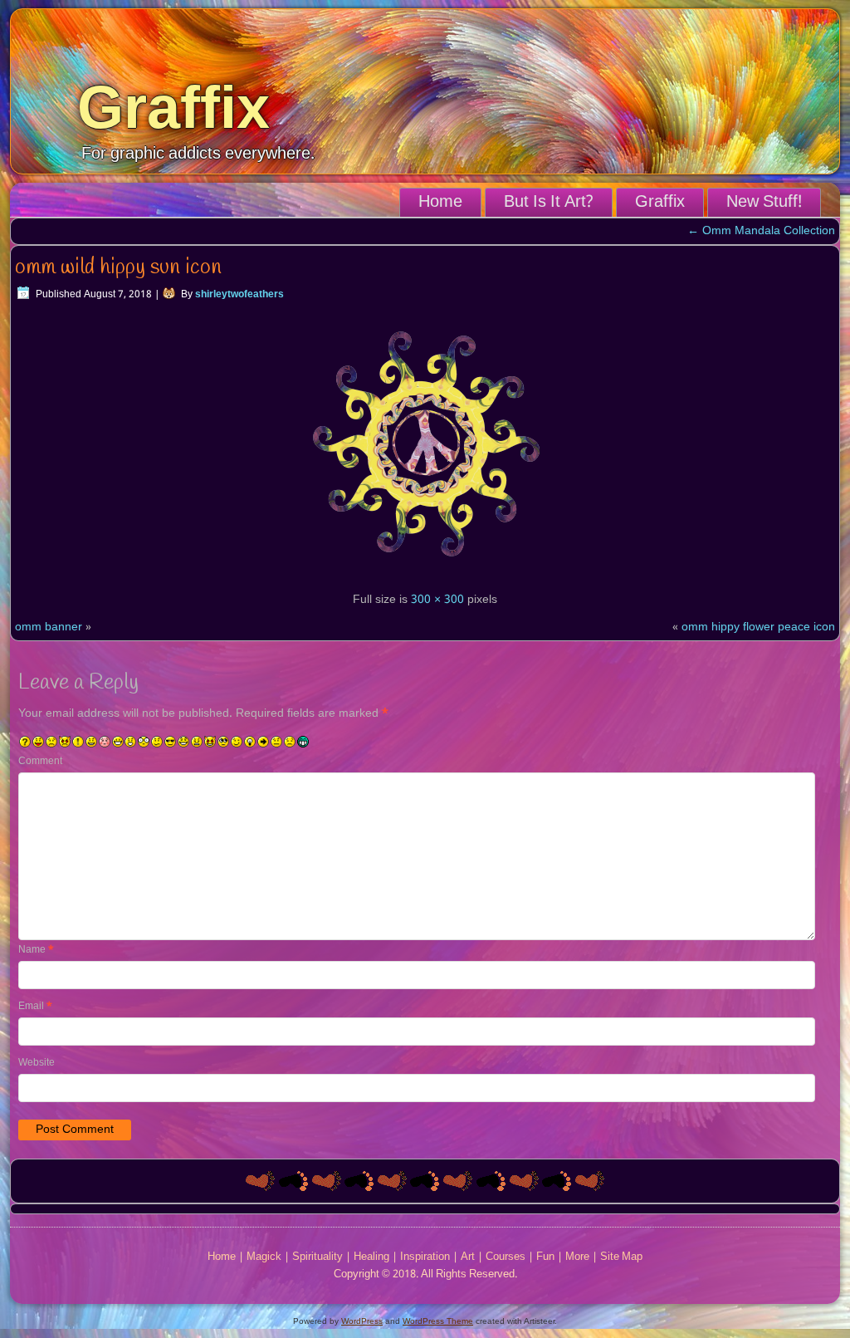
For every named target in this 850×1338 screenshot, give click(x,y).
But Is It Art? (549, 203)
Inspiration (425, 1257)
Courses (505, 1257)
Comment (40, 761)
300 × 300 (437, 600)
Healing (371, 1257)
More (577, 1257)
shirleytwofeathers (239, 295)
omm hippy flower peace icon (758, 627)
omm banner (48, 627)
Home (440, 203)
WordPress (362, 1321)
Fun (545, 1257)
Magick (264, 1257)
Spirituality (317, 1257)
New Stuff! (764, 203)
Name (36, 950)
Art (468, 1257)
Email (35, 1006)
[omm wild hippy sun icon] (425, 572)
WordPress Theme (438, 1321)
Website (36, 1063)
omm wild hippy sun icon (118, 267)
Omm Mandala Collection (761, 231)
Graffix (173, 107)
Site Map (621, 1257)
